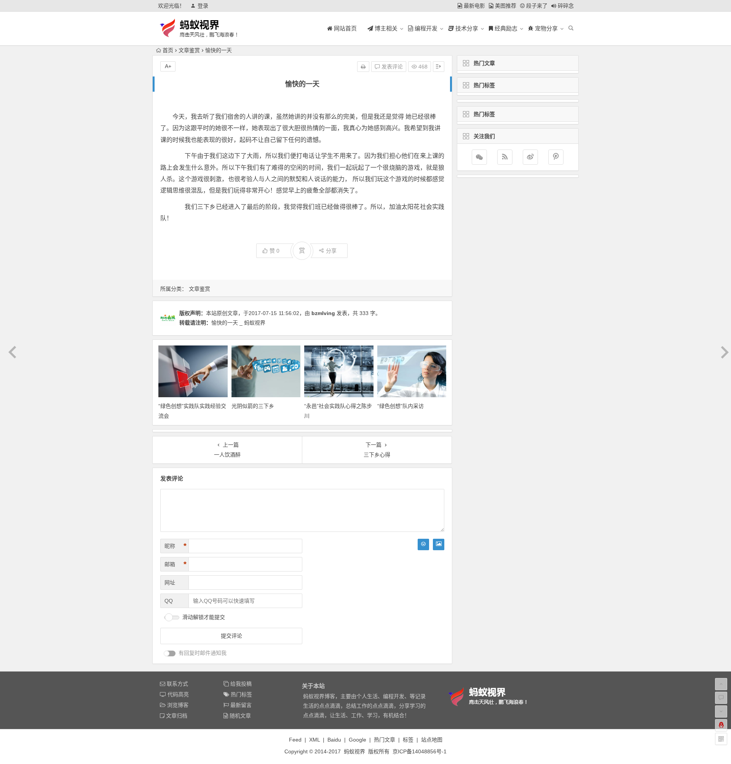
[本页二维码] (721, 739)
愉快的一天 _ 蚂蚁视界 (238, 323)
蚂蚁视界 (354, 751)
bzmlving (323, 313)
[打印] (363, 66)
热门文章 (384, 740)
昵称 (175, 546)
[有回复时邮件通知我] (170, 653)
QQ (168, 601)
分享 (331, 251)
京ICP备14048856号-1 (420, 751)
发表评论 (391, 67)
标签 (408, 740)
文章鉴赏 (189, 50)
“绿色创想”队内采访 (400, 406)
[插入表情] (423, 544)
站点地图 (431, 740)
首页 (168, 50)
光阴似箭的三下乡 (252, 406)
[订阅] (504, 157)
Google (357, 740)
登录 (203, 6)
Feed (295, 740)
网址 (169, 582)
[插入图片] (438, 544)
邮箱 (175, 564)
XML (314, 740)
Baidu (334, 740)
